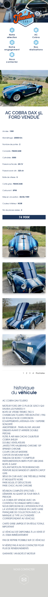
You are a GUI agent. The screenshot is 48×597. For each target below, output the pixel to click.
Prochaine (40, 373)
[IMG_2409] (24, 364)
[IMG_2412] (24, 292)
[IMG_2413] (24, 328)
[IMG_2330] (24, 256)
